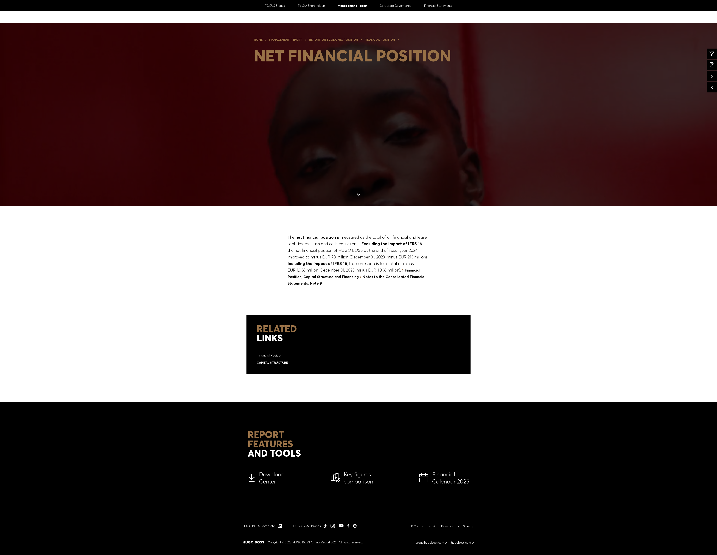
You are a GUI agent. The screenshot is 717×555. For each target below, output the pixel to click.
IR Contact (418, 526)
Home (258, 39)
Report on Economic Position (333, 39)
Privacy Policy (450, 526)
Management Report (285, 39)
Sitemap (468, 526)
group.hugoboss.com (429, 542)
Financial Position (380, 39)
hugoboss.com (461, 542)
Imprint (433, 526)
